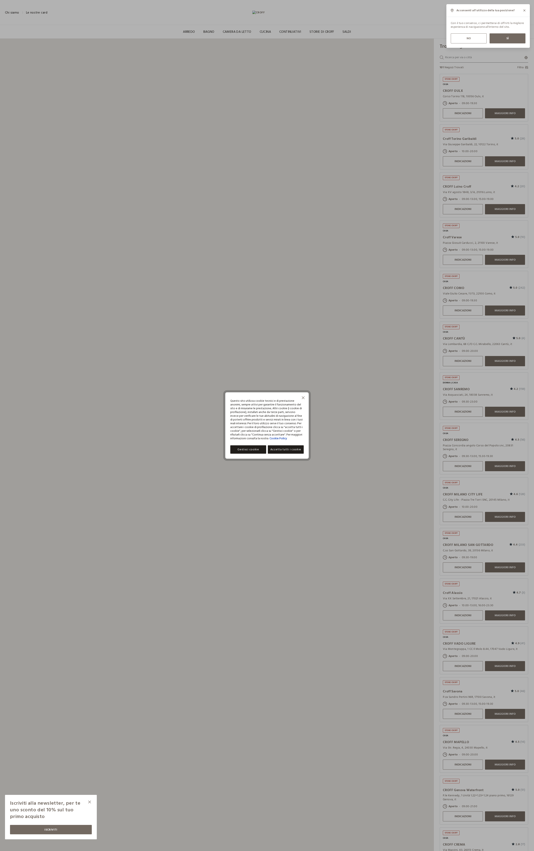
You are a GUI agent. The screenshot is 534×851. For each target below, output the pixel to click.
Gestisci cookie (248, 449)
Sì (507, 38)
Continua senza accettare (303, 398)
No (469, 38)
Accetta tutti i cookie (285, 449)
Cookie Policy (278, 438)
